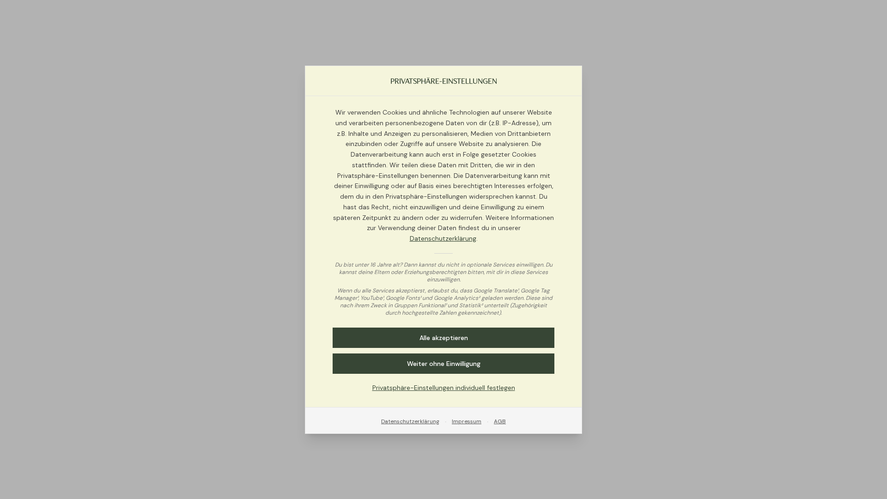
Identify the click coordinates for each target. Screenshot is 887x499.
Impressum (466, 421)
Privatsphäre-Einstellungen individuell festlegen (443, 387)
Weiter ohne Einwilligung (443, 363)
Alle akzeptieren (443, 337)
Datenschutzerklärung (443, 238)
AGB (500, 421)
